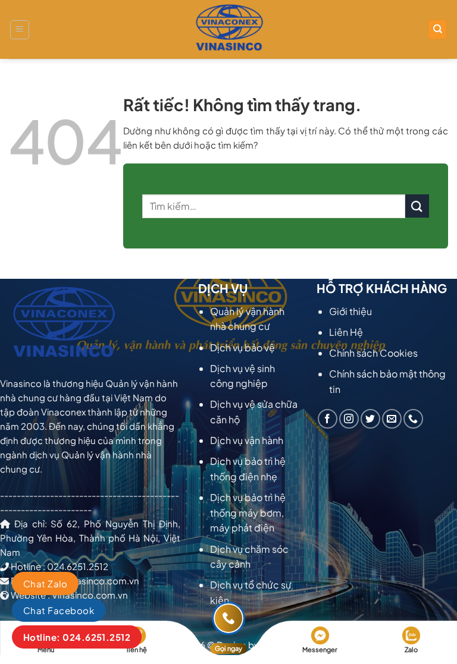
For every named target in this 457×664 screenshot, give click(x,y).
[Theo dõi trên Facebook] (327, 419)
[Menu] (19, 29)
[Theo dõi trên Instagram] (349, 419)
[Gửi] (417, 206)
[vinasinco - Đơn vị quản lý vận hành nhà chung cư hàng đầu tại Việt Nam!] (228, 29)
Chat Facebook (58, 610)
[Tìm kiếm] (437, 29)
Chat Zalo (45, 583)
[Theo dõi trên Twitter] (370, 419)
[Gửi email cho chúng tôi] (392, 419)
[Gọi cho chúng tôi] (413, 419)
